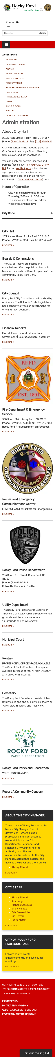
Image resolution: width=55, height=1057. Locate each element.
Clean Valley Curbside (30, 179)
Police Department (15, 78)
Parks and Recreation (16, 97)
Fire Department (14, 83)
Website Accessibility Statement (20, 1010)
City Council (12, 60)
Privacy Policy (10, 1001)
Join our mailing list (36, 1053)
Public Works (12, 92)
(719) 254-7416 (43, 141)
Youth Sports (23, 168)
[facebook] (51, 14)
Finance (10, 69)
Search (42, 33)
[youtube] (45, 14)
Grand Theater (13, 106)
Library (10, 101)
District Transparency (15, 1005)
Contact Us (12, 22)
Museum (10, 111)
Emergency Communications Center (23, 88)
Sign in (32, 1014)
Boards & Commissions (17, 115)
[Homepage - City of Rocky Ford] (27, 7)
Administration (9, 55)
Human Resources (15, 74)
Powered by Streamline (15, 1014)
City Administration (15, 64)
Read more (11, 873)
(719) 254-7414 (19, 141)
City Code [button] (8, 213)
